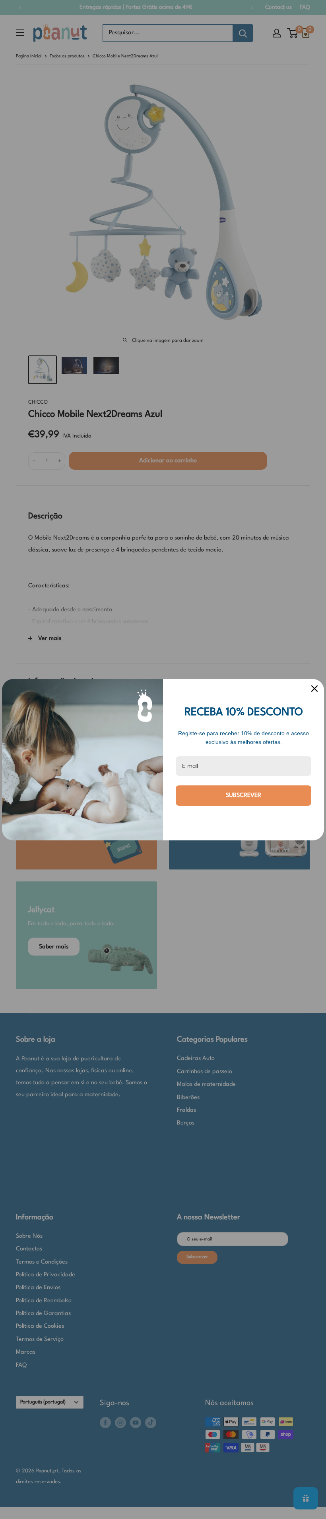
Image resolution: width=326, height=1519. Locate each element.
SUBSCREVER (243, 796)
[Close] (314, 688)
